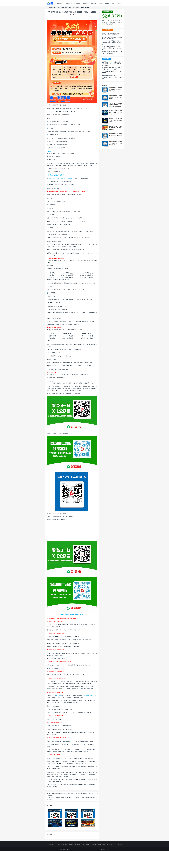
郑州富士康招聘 (77, 3)
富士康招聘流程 (86, 844)
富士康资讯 (59, 3)
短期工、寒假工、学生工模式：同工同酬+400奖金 (61, 178)
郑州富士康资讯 (67, 3)
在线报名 (119, 3)
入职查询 (113, 3)
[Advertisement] (72, 531)
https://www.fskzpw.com (90, 695)
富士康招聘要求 (78, 844)
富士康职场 (93, 3)
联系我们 (120, 844)
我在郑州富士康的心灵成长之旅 (109, 75)
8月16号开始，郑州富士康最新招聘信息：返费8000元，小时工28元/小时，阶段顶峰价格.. (111, 42)
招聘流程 (107, 3)
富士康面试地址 (93, 844)
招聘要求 (100, 3)
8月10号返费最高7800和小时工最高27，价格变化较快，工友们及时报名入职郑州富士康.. (112, 48)
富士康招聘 (86, 3)
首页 (47, 7)
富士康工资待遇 (101, 844)
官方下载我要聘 (109, 844)
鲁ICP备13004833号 (105, 849)
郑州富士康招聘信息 (53, 7)
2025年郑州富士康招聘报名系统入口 (54, 844)
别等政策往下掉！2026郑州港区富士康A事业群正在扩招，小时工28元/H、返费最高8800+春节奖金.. (112, 63)
